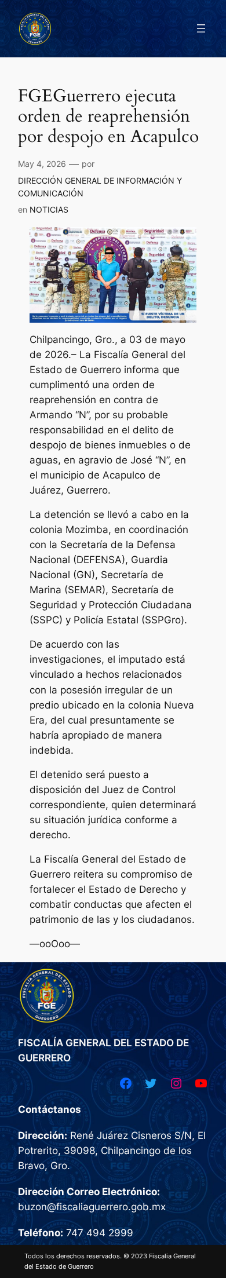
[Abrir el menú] (201, 28)
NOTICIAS (49, 209)
